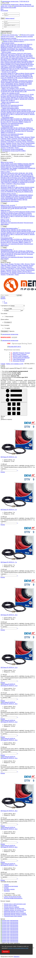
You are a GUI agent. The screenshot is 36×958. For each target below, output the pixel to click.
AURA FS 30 (12, 94)
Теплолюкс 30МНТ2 (18, 122)
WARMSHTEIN (28, 49)
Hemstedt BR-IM (7, 180)
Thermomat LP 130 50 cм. (8, 74)
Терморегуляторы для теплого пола (14, 908)
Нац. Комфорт (20, 49)
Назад (4, 160)
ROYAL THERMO (19, 84)
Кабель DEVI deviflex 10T (18, 58)
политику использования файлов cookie (18, 948)
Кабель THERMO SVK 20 (8, 64)
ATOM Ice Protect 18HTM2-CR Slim (11, 109)
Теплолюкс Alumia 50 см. (8, 73)
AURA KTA (4, 173)
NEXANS (16, 47)
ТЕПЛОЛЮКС (11, 49)
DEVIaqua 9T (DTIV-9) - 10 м (9, 615)
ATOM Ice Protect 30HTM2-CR (9, 97)
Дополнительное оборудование (10, 87)
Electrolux (26, 163)
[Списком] (14, 395)
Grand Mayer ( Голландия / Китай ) (17, 141)
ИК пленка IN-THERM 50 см (22, 76)
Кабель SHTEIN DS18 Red (24, 62)
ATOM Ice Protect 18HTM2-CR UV (22, 214)
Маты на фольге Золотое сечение (24, 73)
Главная (3, 363)
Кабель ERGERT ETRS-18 (15, 59)
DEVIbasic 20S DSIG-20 (16, 129)
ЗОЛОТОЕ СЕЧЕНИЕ (23, 46)
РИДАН (21, 50)
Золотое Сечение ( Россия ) (19, 144)
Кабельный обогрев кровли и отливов (15, 913)
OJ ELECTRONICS (26, 82)
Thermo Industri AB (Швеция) (20, 357)
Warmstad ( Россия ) (11, 143)
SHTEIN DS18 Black (8, 179)
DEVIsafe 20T (20, 120)
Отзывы (6, 887)
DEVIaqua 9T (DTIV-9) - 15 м (9, 685)
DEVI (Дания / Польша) (18, 354)
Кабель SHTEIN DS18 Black (9, 62)
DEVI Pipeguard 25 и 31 (22, 94)
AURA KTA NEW (13, 173)
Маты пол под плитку (8, 43)
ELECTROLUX (27, 44)
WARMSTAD (4, 50)
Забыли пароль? (9, 18)
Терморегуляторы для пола (9, 79)
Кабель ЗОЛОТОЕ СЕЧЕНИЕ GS (14, 67)
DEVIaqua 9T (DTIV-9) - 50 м (9, 829)
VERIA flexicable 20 (27, 176)
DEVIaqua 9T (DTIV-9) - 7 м (9, 562)
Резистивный (9, 316)
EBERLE (3, 46)
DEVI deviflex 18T (6, 176)
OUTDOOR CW (10, 132)
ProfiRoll (26, 180)
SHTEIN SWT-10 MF (8, 91)
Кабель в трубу (5, 219)
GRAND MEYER (11, 46)
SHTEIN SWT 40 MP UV (8, 100)
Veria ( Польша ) (21, 140)
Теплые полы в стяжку (10, 905)
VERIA (10, 81)
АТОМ (7, 44)
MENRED (14, 85)
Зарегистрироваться (6, 31)
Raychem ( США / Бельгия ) (22, 137)
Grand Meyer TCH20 (17, 180)
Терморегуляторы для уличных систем (15, 910)
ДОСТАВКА (22, 150)
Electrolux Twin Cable (18, 177)
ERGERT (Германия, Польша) (20, 353)
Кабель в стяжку (6, 52)
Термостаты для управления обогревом (12, 105)
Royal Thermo (21, 183)
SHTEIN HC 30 (28, 120)
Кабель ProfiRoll (17, 65)
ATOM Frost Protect (6, 90)
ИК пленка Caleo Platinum (22, 74)
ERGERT (20, 44)
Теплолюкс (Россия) (17, 361)
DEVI (15, 44)
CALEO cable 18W (15, 174)
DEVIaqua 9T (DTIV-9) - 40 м (9, 810)
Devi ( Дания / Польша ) (7, 137)
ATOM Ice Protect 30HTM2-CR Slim (21, 111)
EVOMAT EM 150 (14, 50)
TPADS (3, 82)
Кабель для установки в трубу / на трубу (13, 88)
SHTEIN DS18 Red (19, 179)
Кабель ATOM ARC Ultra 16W (19, 55)
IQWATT (10, 47)
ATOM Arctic (18, 119)
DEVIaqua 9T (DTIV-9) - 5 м (9, 509)
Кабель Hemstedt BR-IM (22, 64)
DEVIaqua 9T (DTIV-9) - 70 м (9, 865)
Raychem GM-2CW (6, 122)
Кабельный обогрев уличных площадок (15, 914)
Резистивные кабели (7, 117)
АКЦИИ (20, 149)
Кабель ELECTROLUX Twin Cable (14, 60)
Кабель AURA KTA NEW (19, 53)
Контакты (7, 890)
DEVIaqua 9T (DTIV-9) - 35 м (9, 758)
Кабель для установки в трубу (10, 102)
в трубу (8, 328)
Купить (3, 472)
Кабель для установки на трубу (11, 93)
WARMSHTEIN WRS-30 (8, 119)
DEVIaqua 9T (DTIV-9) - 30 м (9, 740)
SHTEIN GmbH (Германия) (19, 356)
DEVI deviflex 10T (16, 176)
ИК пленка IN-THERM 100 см (24, 78)
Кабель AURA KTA (6, 53)
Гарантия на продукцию (11, 886)
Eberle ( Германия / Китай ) (25, 138)
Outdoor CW (27, 122)
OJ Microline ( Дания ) (13, 147)
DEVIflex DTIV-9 (6, 103)
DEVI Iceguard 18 (21, 112)
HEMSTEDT (4, 47)
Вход (2, 9)
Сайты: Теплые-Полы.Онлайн (12, 896)
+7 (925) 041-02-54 (23, 1)
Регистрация (4, 10)
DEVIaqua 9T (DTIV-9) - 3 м (9, 457)
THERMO (3, 49)
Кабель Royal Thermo (12, 70)
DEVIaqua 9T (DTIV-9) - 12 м (9, 667)
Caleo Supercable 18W (27, 174)
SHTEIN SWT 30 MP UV (27, 99)
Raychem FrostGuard (17, 90)
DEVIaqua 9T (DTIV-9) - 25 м (9, 722)
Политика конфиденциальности (13, 898)
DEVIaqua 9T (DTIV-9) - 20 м (9, 703)
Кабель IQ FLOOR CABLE (16, 68)
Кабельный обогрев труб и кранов (14, 911)
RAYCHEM (23, 47)
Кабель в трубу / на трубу (8, 205)
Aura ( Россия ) (21, 143)
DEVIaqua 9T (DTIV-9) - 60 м (9, 847)
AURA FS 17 (4, 94)
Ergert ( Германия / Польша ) (9, 140)
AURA (3, 44)
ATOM (3, 81)
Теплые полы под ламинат (11, 907)
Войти (2, 18)
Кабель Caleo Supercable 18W (20, 56)
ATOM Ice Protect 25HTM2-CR (23, 96)
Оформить (16, 956)
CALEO (11, 44)
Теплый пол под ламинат (9, 71)
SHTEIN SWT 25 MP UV (12, 99)
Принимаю (5, 951)
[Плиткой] (14, 409)
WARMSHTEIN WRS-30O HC (9, 128)
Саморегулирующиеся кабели (10, 108)
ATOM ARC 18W (23, 173)
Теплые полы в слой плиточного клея (15, 904)
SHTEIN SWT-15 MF (21, 91)
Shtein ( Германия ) (12, 138)
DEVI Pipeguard (20, 211)
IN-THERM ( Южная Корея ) (18, 146)
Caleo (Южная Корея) (18, 359)
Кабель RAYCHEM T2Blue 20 (25, 61)
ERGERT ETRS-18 (6, 177)
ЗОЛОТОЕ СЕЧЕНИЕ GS (11, 182)
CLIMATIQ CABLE (11, 183)
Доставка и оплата (9, 889)
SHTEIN (29, 47)
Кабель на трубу (5, 210)
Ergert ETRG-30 (10, 120)
